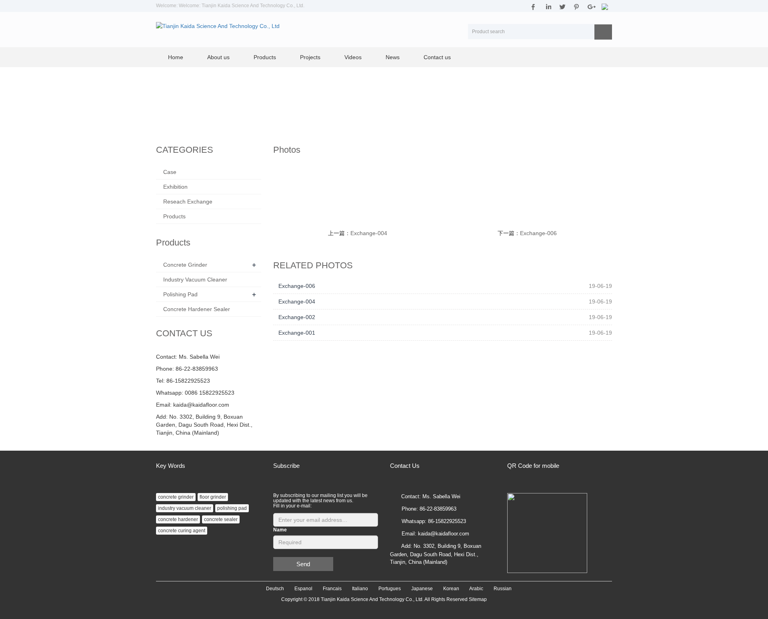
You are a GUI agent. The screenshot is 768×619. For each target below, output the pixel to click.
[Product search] (603, 32)
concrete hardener (178, 519)
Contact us (437, 57)
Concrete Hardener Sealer (196, 309)
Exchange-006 (538, 233)
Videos (353, 57)
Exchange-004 (368, 233)
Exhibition (175, 187)
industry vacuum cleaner (184, 508)
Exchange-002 (296, 317)
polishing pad (232, 508)
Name (280, 530)
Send (303, 564)
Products (265, 57)
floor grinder (213, 497)
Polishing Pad (180, 294)
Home (175, 57)
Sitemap (478, 599)
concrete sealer (221, 519)
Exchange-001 (296, 332)
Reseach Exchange (187, 201)
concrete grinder (176, 497)
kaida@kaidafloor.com (201, 404)
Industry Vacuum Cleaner (195, 279)
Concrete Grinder (185, 265)
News (393, 57)
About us (218, 57)
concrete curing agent (181, 530)
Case (169, 172)
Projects (310, 57)
